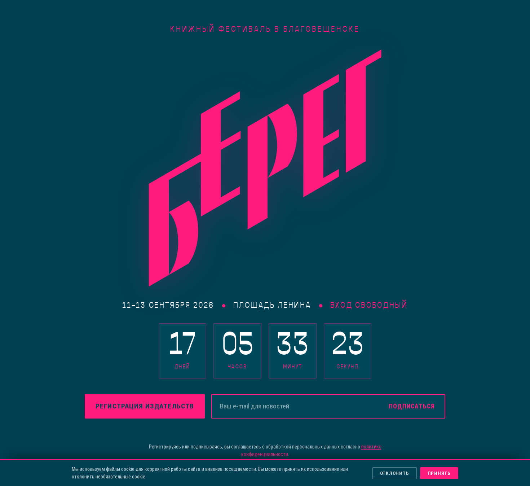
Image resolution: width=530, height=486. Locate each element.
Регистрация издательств (145, 406)
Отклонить (394, 473)
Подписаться (412, 406)
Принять (439, 473)
